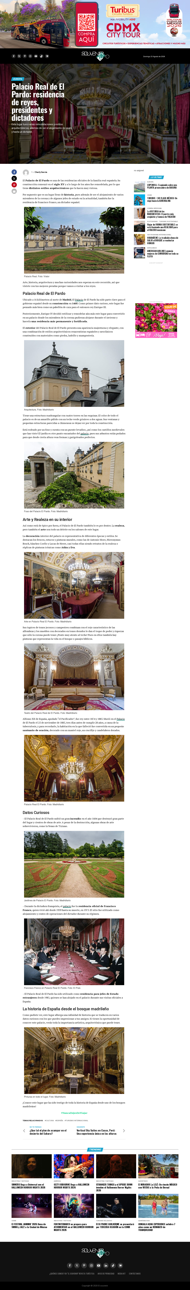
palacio (85, 433)
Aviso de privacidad (106, 1273)
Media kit (122, 1273)
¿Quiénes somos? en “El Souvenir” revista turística (71, 1273)
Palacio (79, 299)
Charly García (41, 172)
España (59, 1121)
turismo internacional (77, 1121)
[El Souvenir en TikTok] (113, 1265)
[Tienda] (120, 1265)
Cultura (50, 1121)
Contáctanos (135, 1273)
